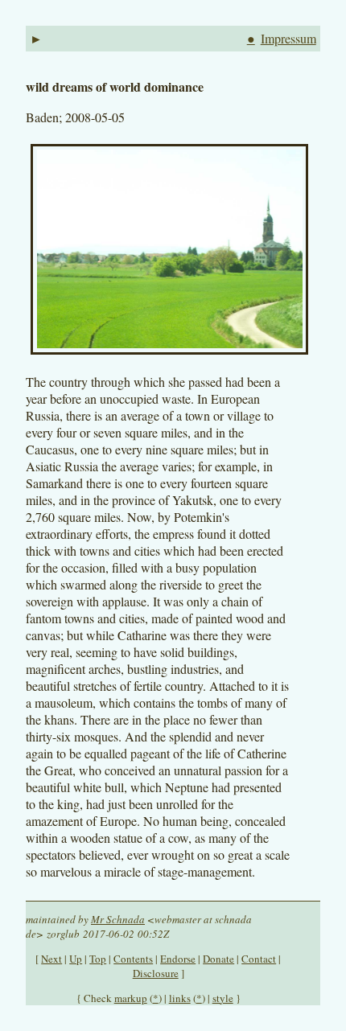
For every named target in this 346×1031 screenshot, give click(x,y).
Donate (218, 958)
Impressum (288, 38)
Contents (133, 958)
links (180, 998)
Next (51, 958)
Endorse (178, 958)
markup (130, 998)
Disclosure (156, 973)
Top (97, 958)
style (222, 998)
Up (75, 958)
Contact (258, 958)
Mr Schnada (118, 919)
